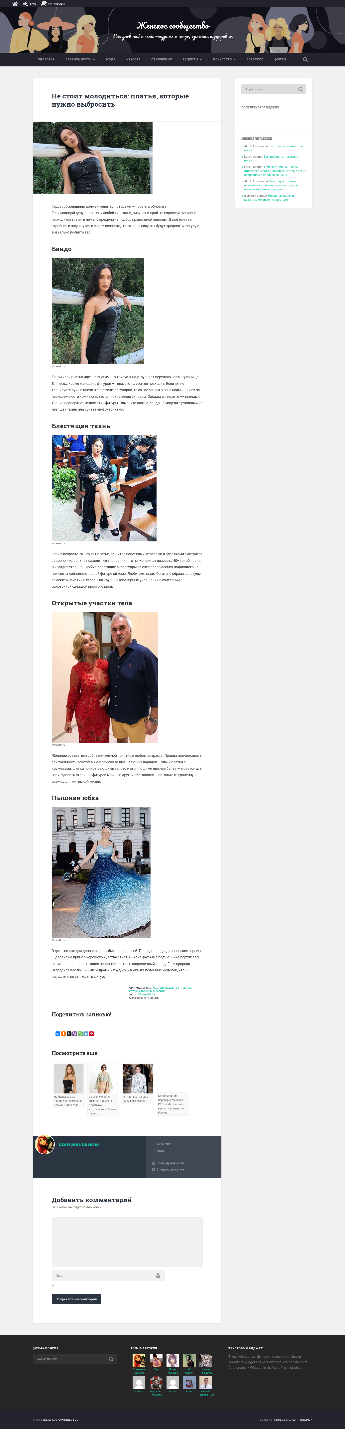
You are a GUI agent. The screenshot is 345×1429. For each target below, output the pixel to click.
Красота (133, 59)
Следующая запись (170, 1169)
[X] (69, 1033)
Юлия (189, 1391)
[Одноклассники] (63, 1033)
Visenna (173, 1391)
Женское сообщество (172, 25)
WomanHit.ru (146, 994)
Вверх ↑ (306, 1419)
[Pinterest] (91, 1033)
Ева (156, 1369)
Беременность (78, 59)
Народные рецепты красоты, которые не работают (269, 197)
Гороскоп (255, 59)
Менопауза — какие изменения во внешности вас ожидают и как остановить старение (272, 185)
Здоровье (46, 59)
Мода (111, 59)
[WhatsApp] (80, 1033)
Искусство (222, 59)
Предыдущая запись (171, 1163)
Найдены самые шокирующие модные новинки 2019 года (68, 1101)
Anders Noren (285, 1419)
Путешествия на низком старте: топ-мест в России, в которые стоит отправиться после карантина (275, 171)
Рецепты (190, 59)
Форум (280, 59)
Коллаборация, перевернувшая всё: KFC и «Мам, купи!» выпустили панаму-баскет (171, 1104)
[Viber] (74, 1033)
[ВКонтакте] (58, 1033)
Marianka (139, 1391)
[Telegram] (85, 1033)
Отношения (161, 59)
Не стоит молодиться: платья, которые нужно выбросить (120, 99)
